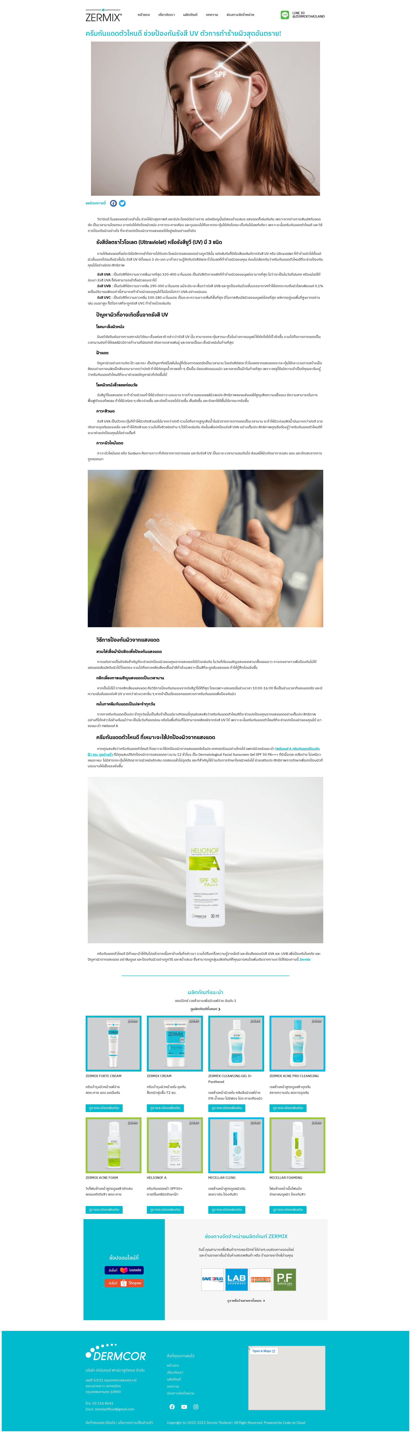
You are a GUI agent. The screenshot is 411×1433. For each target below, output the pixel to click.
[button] (205, 1009)
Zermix (304, 960)
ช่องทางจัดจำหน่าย (240, 15)
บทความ (212, 15)
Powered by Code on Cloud (284, 1423)
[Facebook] (172, 1407)
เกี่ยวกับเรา (166, 15)
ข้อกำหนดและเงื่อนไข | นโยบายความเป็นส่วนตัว (119, 1423)
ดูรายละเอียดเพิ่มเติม (104, 1108)
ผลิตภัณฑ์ (190, 15)
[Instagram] (196, 1407)
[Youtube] (184, 1407)
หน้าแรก (144, 15)
